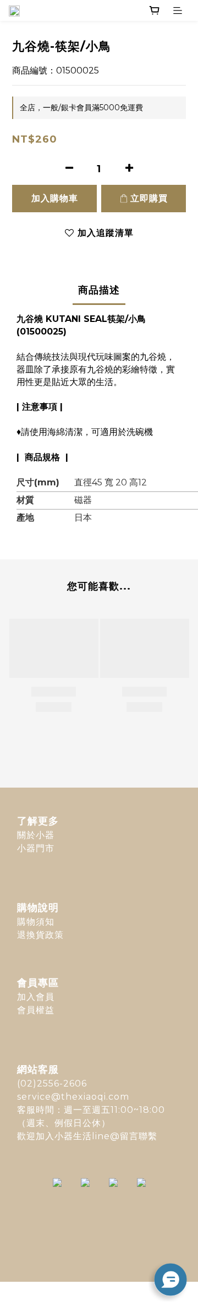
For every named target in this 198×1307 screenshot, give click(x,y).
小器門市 (35, 848)
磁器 (83, 500)
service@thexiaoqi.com (73, 1096)
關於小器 (35, 835)
